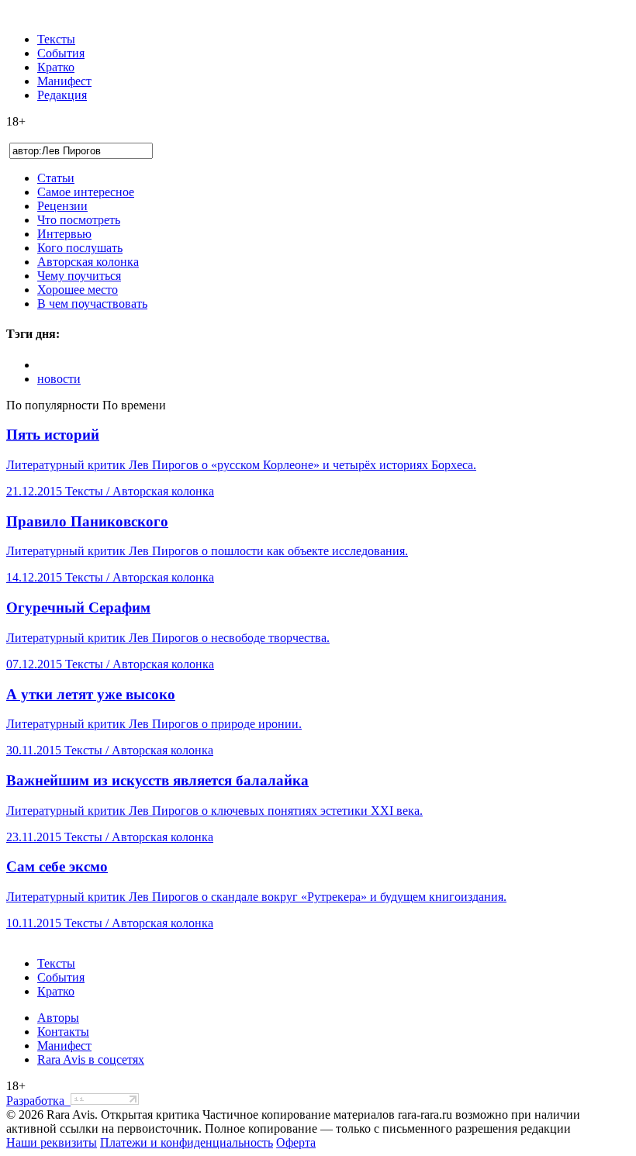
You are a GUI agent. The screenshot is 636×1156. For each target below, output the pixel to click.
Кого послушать (80, 247)
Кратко (55, 67)
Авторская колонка (88, 261)
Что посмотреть (78, 219)
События (61, 53)
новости (59, 378)
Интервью (64, 233)
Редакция (62, 95)
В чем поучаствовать (92, 303)
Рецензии (62, 205)
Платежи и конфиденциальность (186, 1142)
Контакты (63, 1031)
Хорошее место (77, 289)
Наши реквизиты (51, 1142)
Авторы (58, 1017)
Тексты (56, 39)
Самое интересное (85, 191)
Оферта (296, 1142)
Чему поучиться (79, 275)
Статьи (55, 178)
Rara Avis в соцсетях (90, 1059)
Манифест (64, 81)
